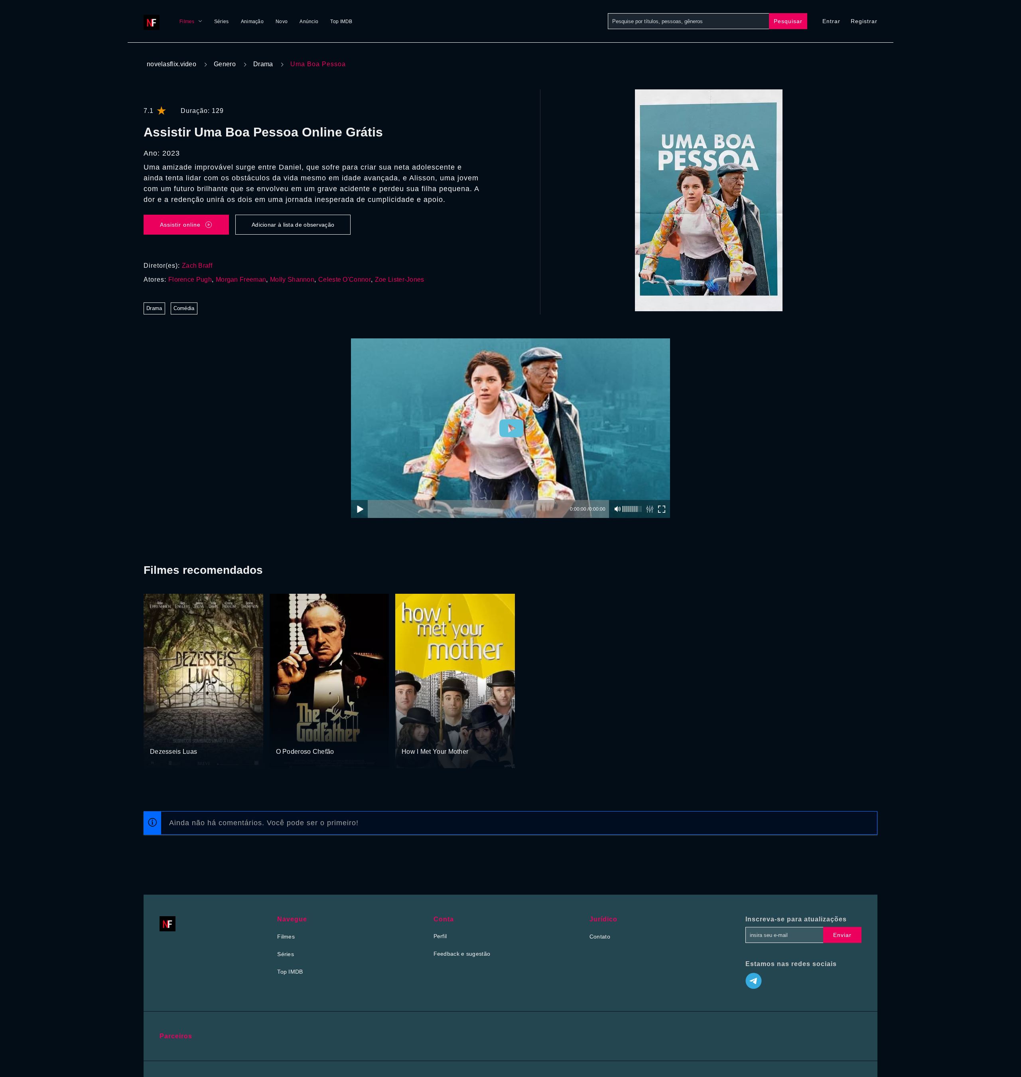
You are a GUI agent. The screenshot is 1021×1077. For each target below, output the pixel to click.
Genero (225, 64)
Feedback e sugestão (462, 954)
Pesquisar (788, 21)
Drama (263, 64)
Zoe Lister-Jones (399, 279)
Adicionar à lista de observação (293, 224)
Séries (221, 21)
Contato (599, 936)
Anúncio (309, 21)
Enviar (842, 935)
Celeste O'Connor (344, 279)
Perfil (440, 936)
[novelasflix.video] (154, 21)
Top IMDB (341, 21)
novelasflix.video (171, 64)
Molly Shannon (292, 279)
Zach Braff (197, 265)
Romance (162, 736)
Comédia (184, 308)
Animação (252, 21)
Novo (282, 21)
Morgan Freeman (241, 279)
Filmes (187, 21)
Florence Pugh (190, 279)
